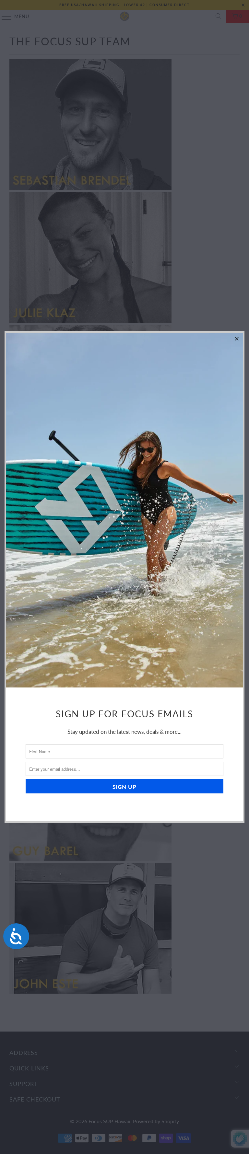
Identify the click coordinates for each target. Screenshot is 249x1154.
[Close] (237, 338)
